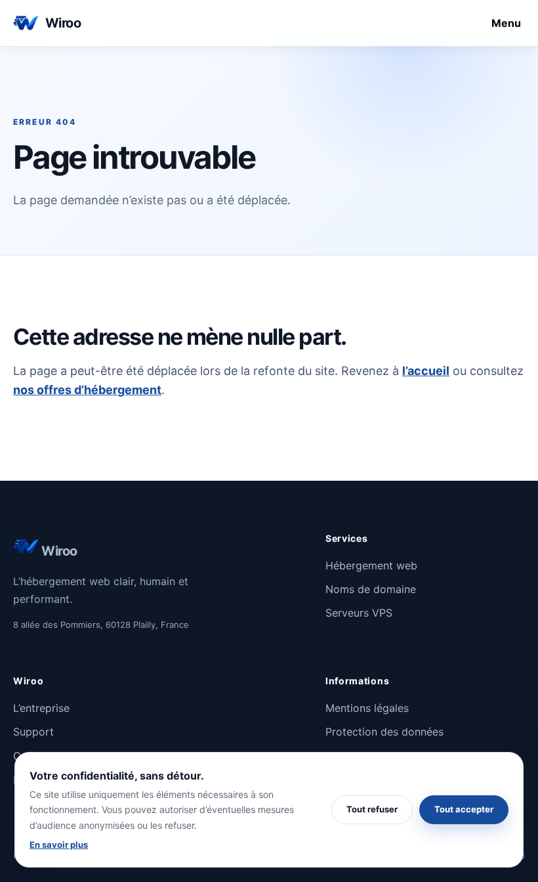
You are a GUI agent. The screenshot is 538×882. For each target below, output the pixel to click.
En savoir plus (59, 844)
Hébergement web (371, 565)
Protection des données (384, 731)
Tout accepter (463, 809)
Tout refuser (372, 809)
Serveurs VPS (358, 612)
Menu (506, 23)
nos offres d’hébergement (87, 390)
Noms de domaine (370, 589)
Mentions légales (367, 708)
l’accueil (425, 371)
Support (33, 731)
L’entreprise (41, 708)
